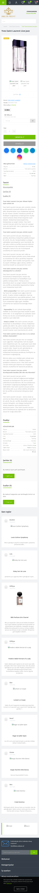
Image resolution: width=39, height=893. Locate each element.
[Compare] (35, 94)
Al (33, 121)
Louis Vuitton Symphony (19, 537)
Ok (34, 852)
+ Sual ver (8, 502)
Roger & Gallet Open (19, 736)
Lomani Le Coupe (20, 700)
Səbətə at (19, 137)
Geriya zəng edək (31, 13)
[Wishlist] (30, 94)
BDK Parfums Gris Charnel (19, 617)
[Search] (34, 21)
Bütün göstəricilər (30, 164)
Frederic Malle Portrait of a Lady (19, 659)
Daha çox (9, 883)
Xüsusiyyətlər (8, 187)
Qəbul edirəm (20, 889)
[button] (16, 2)
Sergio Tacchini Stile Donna (19, 770)
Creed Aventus (19, 802)
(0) (20, 94)
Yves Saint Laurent (14, 26)
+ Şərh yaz (8, 476)
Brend (5, 26)
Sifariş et (19, 143)
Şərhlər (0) (7, 191)
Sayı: (5, 128)
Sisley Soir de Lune (19, 571)
